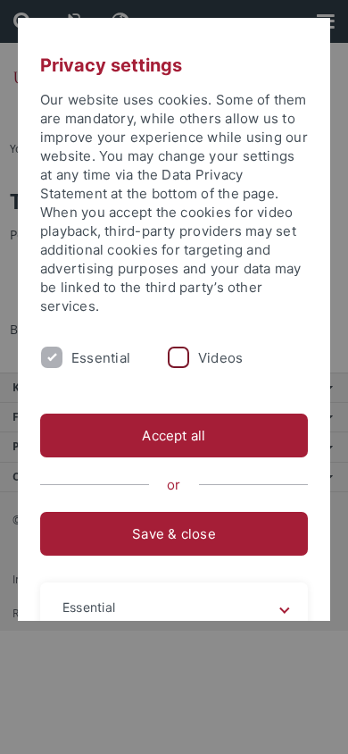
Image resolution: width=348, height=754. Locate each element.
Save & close (174, 533)
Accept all (173, 435)
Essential (100, 357)
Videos (220, 357)
